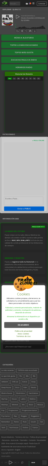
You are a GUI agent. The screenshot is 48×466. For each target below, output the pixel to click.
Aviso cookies (23, 333)
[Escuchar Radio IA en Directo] (27, 3)
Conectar (41, 3)
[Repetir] (22, 462)
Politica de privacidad (23, 331)
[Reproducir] (10, 462)
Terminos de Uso (23, 336)
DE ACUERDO (23, 325)
